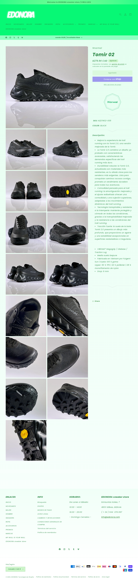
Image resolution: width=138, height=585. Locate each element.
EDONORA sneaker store (16, 541)
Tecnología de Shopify (26, 577)
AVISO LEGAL (43, 514)
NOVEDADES (11, 506)
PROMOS (9, 530)
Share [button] (97, 301)
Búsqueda (42, 502)
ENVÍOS (41, 506)
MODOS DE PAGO (45, 510)
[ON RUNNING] (112, 115)
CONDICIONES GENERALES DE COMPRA (50, 523)
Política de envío (94, 577)
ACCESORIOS (11, 526)
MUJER (8, 510)
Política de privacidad (61, 577)
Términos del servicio (47, 529)
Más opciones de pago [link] (112, 84)
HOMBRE (9, 514)
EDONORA (14, 577)
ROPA (8, 522)
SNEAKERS (10, 518)
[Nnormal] (112, 111)
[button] (69, 24)
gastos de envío (118, 64)
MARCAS (9, 534)
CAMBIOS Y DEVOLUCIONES (49, 518)
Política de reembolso (47, 533)
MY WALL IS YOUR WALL (15, 537)
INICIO (8, 502)
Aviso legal (106, 577)
